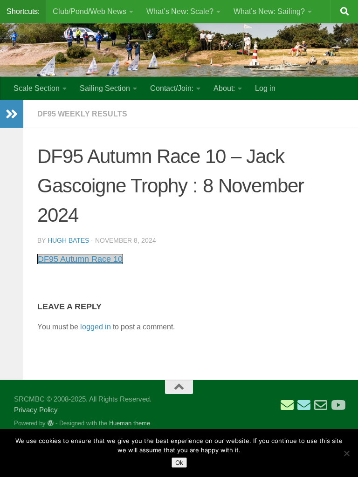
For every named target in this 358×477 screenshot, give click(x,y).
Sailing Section (105, 88)
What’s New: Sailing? (269, 11)
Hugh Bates (68, 240)
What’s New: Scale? (179, 11)
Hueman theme (129, 423)
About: (224, 88)
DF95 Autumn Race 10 (80, 259)
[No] (346, 453)
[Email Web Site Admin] (320, 405)
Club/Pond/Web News (89, 11)
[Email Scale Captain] (303, 405)
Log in (265, 88)
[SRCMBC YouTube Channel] (337, 405)
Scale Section (37, 88)
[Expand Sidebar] (11, 114)
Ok (179, 462)
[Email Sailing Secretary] (287, 405)
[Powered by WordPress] (51, 423)
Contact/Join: (171, 88)
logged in (95, 327)
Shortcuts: (23, 11)
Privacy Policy (36, 410)
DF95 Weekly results (82, 114)
